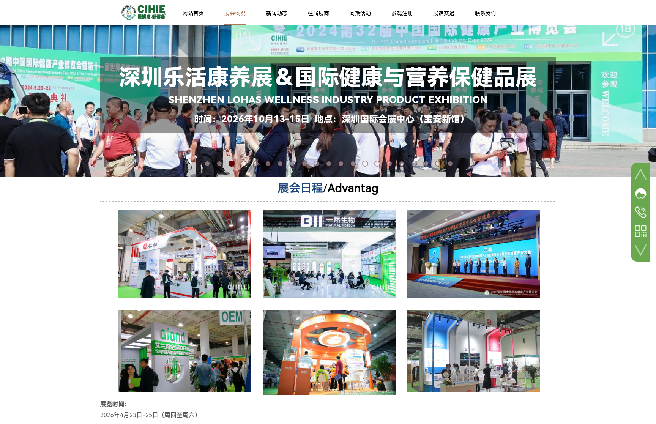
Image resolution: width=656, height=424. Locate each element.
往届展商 (318, 13)
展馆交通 (443, 13)
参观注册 (402, 13)
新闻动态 (276, 13)
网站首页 (193, 13)
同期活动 (360, 13)
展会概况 (235, 13)
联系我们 (485, 13)
